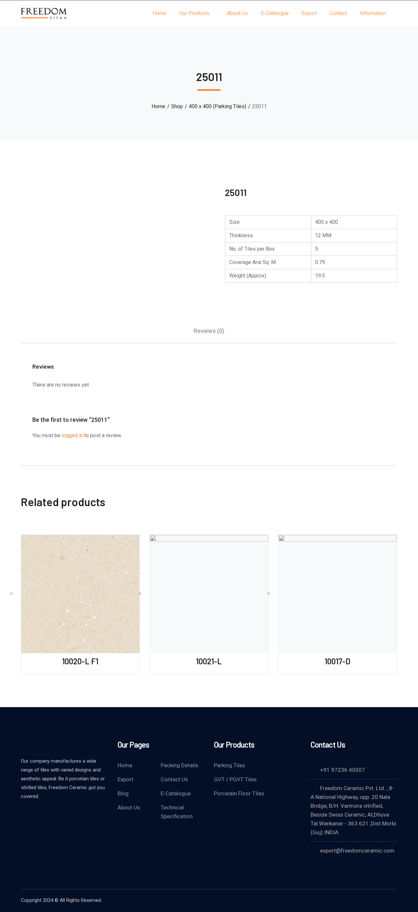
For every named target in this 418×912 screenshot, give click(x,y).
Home (158, 106)
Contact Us (174, 779)
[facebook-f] (24, 814)
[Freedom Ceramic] (44, 13)
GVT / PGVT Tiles (235, 779)
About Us (129, 807)
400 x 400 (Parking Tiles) (217, 106)
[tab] (209, 331)
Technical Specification (177, 812)
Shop (177, 106)
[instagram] (57, 814)
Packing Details (179, 765)
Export (125, 779)
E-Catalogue (176, 793)
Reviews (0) (209, 330)
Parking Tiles (229, 765)
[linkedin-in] (40, 814)
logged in (72, 435)
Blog (123, 793)
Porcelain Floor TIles (239, 793)
